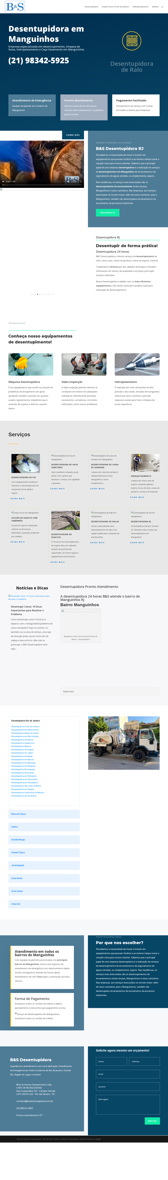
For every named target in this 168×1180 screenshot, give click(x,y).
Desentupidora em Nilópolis (23, 803)
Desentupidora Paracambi (22, 810)
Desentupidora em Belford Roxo (25, 767)
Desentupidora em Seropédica (24, 820)
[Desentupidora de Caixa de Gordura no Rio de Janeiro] (42, 336)
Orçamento (107, 212)
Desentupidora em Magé (21, 793)
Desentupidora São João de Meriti (26, 823)
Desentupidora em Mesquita (23, 800)
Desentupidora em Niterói (22, 777)
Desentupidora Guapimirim (23, 780)
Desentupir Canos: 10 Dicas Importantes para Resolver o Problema (27, 647)
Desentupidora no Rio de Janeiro (25, 764)
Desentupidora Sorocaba (22, 838)
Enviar (152, 1158)
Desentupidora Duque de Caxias (25, 770)
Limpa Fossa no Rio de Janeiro (115, 7)
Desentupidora (91, 7)
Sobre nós (73, 135)
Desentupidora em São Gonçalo (25, 774)
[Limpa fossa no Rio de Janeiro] (42, 189)
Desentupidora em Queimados (24, 817)
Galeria (155, 7)
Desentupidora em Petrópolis (24, 813)
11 (53, 331)
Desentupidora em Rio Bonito (23, 833)
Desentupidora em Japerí (22, 790)
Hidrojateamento (141, 7)
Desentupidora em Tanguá (22, 826)
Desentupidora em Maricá (22, 797)
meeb (98, 1176)
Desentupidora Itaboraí (21, 784)
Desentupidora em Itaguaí (22, 787)
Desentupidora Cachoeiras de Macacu (27, 830)
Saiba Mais (17, 536)
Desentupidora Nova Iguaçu (23, 807)
